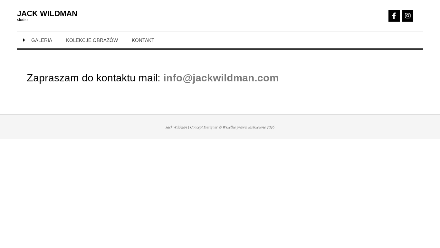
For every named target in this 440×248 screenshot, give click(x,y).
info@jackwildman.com (221, 78)
